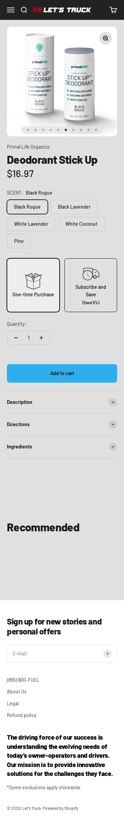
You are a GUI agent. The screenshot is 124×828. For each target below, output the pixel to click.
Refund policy (22, 715)
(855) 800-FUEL (23, 680)
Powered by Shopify (61, 808)
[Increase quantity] (41, 338)
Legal (13, 703)
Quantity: (17, 324)
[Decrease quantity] (15, 338)
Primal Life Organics (28, 147)
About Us (17, 691)
